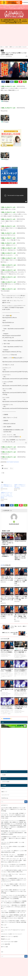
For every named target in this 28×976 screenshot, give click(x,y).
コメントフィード (5, 794)
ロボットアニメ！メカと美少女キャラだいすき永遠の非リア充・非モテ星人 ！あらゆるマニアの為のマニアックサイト (13, 866)
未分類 (2, 50)
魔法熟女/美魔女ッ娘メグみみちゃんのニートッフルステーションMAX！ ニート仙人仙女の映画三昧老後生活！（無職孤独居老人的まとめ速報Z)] (13, 833)
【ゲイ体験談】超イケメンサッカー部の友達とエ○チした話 (7, 486)
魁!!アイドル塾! (4, 946)
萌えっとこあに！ (5, 927)
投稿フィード (4, 791)
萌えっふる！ (4, 924)
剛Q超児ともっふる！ (6, 939)
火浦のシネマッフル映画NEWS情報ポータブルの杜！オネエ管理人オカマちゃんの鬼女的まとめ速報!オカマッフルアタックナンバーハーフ (13, 880)
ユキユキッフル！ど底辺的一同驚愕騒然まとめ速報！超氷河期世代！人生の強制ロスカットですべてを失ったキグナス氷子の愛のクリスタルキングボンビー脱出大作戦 (13, 917)
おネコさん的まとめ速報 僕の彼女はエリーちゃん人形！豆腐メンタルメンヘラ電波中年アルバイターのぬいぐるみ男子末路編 (13, 809)
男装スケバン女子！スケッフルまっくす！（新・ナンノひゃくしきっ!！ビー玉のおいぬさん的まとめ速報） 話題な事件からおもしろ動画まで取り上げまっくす (13, 860)
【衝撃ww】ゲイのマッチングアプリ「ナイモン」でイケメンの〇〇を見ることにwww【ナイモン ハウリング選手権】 (7, 495)
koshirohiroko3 (14, 524)
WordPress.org (4, 798)
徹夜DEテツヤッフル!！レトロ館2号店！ (10, 936)
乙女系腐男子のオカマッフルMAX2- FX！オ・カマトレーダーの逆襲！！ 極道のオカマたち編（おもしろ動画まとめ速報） (13, 838)
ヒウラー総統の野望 (5, 944)
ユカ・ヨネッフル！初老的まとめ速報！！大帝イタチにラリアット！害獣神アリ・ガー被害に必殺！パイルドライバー (13, 886)
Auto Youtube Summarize (13, 461)
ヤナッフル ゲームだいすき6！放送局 (9, 941)
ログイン (3, 788)
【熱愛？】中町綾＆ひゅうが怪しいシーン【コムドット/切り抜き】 (19, 486)
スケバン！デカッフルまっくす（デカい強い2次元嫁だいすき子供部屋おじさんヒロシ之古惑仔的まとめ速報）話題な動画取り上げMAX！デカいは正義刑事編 (14, 897)
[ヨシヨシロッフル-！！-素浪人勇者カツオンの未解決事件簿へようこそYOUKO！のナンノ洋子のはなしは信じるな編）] (13, 907)
